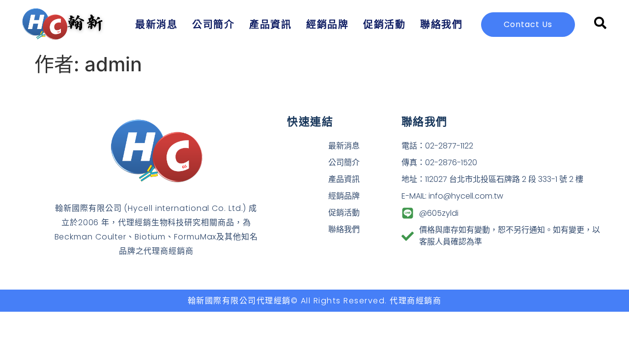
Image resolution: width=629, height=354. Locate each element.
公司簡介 (213, 24)
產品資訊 (270, 24)
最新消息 (156, 24)
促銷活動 (384, 24)
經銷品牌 (327, 24)
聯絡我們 (441, 24)
